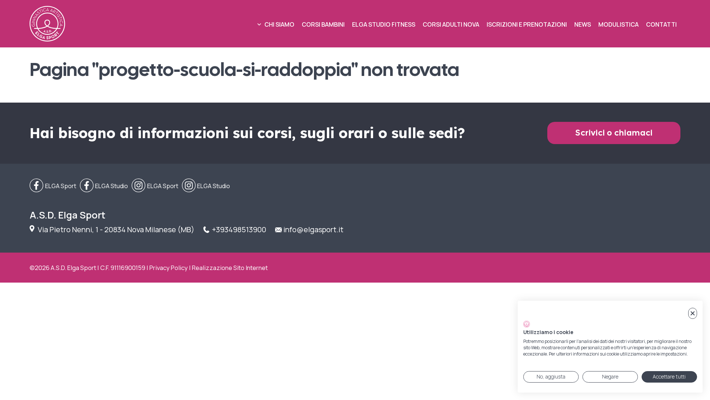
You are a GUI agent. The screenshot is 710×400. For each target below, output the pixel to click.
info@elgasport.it (313, 229)
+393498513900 (239, 229)
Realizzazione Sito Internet (230, 267)
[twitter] (104, 186)
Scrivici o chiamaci (614, 132)
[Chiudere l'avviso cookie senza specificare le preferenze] (692, 313)
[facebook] (53, 186)
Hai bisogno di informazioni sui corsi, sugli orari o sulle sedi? (247, 133)
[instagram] (155, 186)
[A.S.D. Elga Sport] (47, 23)
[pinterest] (206, 186)
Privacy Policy (168, 267)
